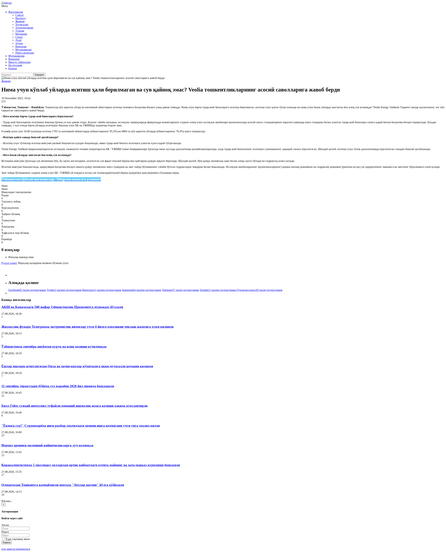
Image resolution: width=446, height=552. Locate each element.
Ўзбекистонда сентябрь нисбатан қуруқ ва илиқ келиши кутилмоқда (53, 346)
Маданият (21, 33)
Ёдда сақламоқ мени (17, 539)
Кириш (12, 68)
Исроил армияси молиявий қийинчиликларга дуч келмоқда (47, 445)
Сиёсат (19, 15)
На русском (15, 65)
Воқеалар (20, 46)
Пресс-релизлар (24, 52)
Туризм (19, 30)
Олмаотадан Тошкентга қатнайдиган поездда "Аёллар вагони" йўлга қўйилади (62, 485)
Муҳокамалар (23, 49)
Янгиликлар (15, 11)
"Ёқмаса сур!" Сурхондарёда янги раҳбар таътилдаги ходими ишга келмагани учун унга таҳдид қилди (80, 425)
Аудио (19, 43)
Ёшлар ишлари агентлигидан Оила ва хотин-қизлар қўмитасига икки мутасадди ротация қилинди (77, 366)
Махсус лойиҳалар (19, 62)
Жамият (20, 21)
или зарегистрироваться (15, 548)
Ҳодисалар (21, 24)
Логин (5, 525)
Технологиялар (24, 27)
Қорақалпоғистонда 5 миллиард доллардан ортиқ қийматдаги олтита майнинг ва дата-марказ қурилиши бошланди (90, 465)
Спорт (19, 37)
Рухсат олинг (9, 263)
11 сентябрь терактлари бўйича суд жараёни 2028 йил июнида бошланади (57, 386)
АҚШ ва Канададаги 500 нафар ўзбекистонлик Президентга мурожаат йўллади (62, 307)
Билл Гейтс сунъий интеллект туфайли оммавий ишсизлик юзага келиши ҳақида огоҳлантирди (74, 406)
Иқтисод (20, 18)
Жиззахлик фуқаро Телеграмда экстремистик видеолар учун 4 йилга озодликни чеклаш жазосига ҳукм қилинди (87, 326)
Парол (5, 531)
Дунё (18, 40)
